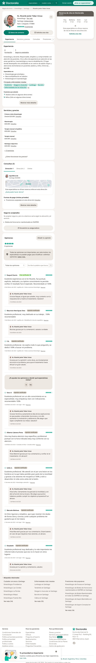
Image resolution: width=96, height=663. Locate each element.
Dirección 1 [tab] (9, 169)
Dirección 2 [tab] (20, 169)
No (31, 385)
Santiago (12, 178)
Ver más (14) (8, 601)
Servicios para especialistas (58, 635)
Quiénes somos (7, 646)
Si (26, 385)
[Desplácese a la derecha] (53, 39)
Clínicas (28, 635)
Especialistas (30, 632)
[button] (16, 32)
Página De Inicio (7, 8)
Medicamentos (31, 639)
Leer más (23, 658)
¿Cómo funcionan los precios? (16, 157)
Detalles (18, 116)
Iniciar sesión (67, 3)
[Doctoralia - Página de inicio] (14, 3)
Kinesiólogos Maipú (11, 594)
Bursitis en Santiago (41, 594)
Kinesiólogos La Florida (12, 591)
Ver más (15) (39, 601)
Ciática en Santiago (41, 598)
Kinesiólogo (18, 8)
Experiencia (9, 39)
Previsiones (47, 39)
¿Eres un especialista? (82, 3)
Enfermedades (31, 644)
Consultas (36, 39)
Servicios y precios (23, 39)
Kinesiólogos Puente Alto (12, 598)
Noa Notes (55, 637)
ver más (6, 68)
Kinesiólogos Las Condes (12, 588)
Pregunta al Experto (33, 637)
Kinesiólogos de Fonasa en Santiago (78, 584)
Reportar (43, 287)
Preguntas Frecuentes (33, 646)
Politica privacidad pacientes (12, 637)
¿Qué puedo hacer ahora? (14, 192)
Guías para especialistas (57, 639)
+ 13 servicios (9, 151)
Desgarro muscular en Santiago (45, 591)
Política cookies (7, 644)
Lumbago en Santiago (42, 584)
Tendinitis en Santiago (42, 588)
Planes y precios (55, 632)
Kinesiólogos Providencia (13, 584)
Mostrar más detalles (29, 103)
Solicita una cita (75, 34)
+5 (28, 88)
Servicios (29, 641)
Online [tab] (29, 169)
